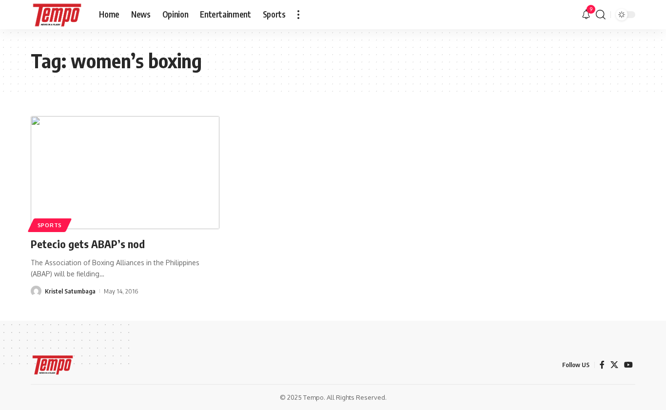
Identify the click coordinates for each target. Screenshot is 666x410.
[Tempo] (57, 14)
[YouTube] (628, 364)
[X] (614, 364)
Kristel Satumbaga (70, 291)
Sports (50, 225)
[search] (601, 14)
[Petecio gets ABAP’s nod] (125, 172)
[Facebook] (602, 364)
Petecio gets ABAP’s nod (88, 244)
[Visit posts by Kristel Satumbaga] (36, 291)
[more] (298, 14)
